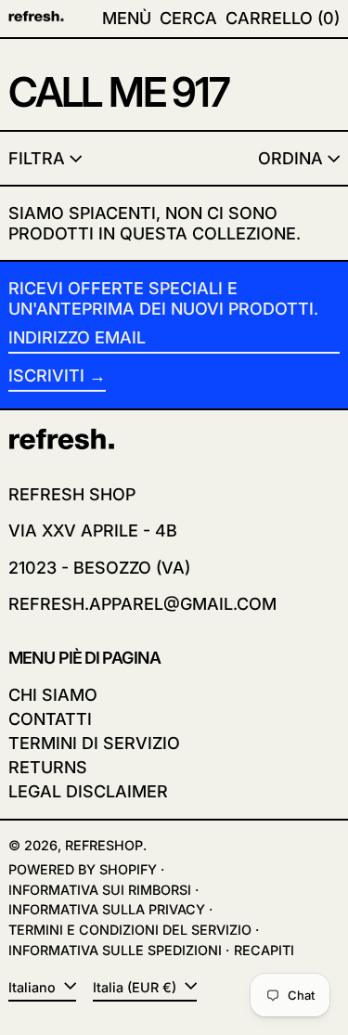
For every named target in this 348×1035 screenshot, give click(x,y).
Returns (47, 767)
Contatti (50, 719)
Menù (126, 18)
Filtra (36, 158)
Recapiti (264, 950)
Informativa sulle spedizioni (115, 950)
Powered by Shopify (82, 869)
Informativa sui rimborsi (99, 890)
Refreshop (104, 845)
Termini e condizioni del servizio (129, 930)
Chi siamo (52, 695)
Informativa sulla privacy (106, 909)
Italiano (33, 987)
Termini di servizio (94, 743)
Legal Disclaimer (88, 791)
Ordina (290, 158)
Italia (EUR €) (136, 987)
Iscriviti (46, 375)
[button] (188, 18)
